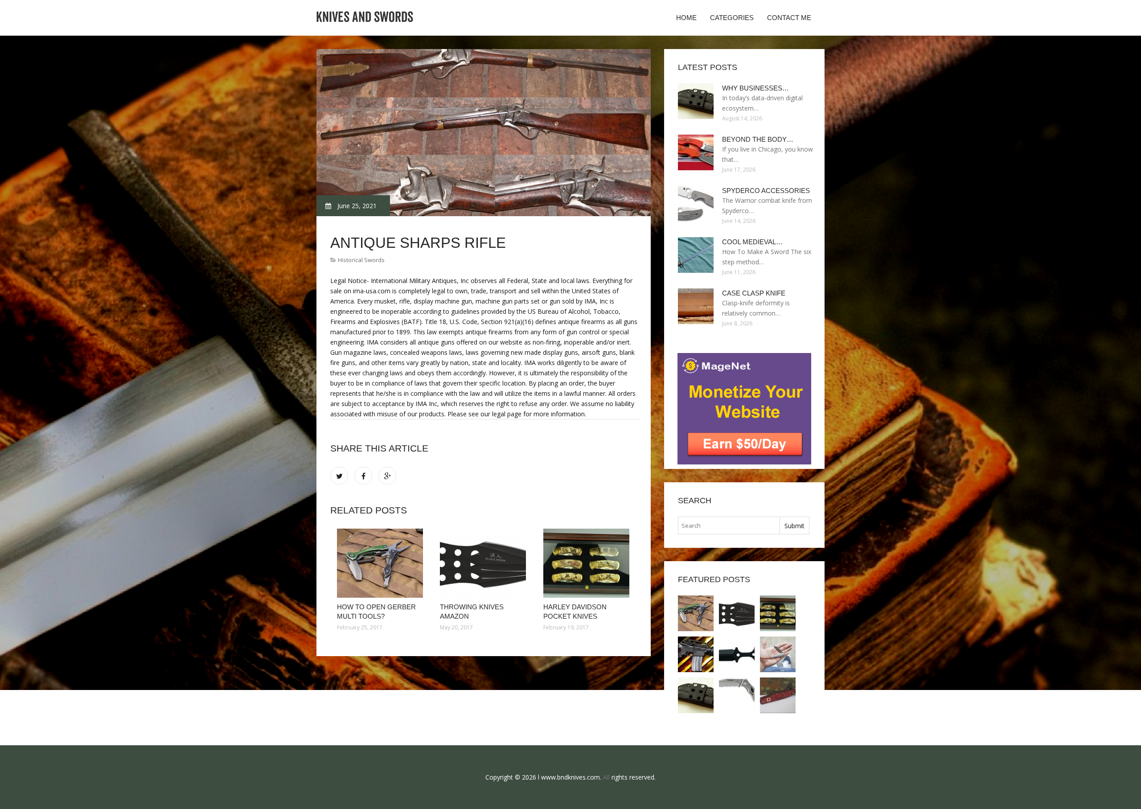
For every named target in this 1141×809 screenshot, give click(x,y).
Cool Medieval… (752, 242)
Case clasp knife (753, 293)
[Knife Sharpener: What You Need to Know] (696, 654)
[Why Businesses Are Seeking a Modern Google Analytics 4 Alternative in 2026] (696, 695)
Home (686, 17)
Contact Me (789, 17)
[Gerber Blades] (737, 695)
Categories (732, 17)
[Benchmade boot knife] (737, 654)
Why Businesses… (755, 88)
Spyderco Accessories (766, 190)
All (606, 777)
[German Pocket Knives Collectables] (778, 695)
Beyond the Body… (757, 139)
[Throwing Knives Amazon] (484, 563)
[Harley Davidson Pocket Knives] (588, 563)
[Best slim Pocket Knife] (778, 654)
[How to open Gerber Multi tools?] (382, 563)
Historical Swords (361, 260)
